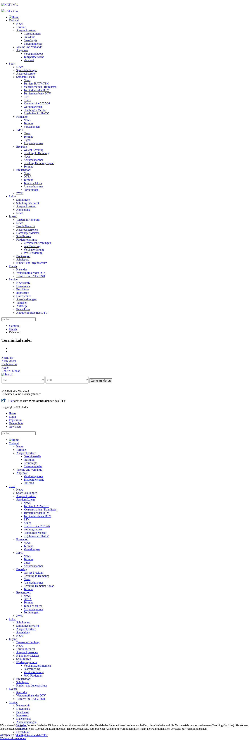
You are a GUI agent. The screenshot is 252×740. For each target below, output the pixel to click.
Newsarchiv (23, 282)
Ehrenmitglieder (33, 43)
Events (13, 266)
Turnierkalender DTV (36, 90)
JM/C (19, 130)
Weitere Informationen (13, 738)
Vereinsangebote (33, 53)
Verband (14, 20)
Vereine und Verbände (29, 47)
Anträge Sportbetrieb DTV (32, 312)
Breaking (21, 146)
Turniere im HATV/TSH (30, 276)
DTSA (28, 176)
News (19, 23)
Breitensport (23, 169)
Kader (27, 100)
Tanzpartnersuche (34, 56)
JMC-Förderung (33, 252)
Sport (12, 63)
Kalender (21, 269)
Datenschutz (23, 296)
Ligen (27, 140)
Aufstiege (21, 306)
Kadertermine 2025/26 (37, 103)
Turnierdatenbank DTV (37, 93)
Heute (4, 367)
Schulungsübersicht (27, 203)
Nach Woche (9, 364)
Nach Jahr (7, 357)
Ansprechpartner (26, 30)
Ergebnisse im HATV (36, 113)
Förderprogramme (26, 239)
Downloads (23, 286)
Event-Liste (23, 309)
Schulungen (23, 199)
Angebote (22, 50)
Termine (21, 27)
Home (12, 413)
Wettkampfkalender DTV (31, 272)
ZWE (19, 193)
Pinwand (29, 60)
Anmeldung (23, 209)
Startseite (14, 325)
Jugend (13, 216)
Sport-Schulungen (26, 70)
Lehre (12, 196)
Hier (10, 400)
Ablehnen (20, 734)
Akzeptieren (7, 734)
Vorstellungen (32, 126)
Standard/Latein (25, 76)
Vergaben (21, 302)
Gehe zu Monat (10, 370)
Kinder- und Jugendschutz (31, 262)
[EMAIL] (10, 351)
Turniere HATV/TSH (36, 83)
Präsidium (29, 37)
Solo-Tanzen (23, 236)
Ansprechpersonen (27, 229)
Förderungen (31, 189)
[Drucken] (10, 348)
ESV (26, 96)
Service (13, 279)
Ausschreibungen (26, 299)
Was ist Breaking (33, 149)
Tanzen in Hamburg (27, 219)
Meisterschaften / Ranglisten (40, 86)
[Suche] (6, 374)
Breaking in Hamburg (36, 153)
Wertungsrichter (33, 106)
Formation (22, 116)
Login (12, 416)
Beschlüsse (22, 289)
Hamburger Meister (35, 110)
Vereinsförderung (34, 249)
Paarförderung (32, 246)
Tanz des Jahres (33, 183)
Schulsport (22, 259)
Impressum (22, 292)
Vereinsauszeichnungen (37, 242)
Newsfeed (15, 426)
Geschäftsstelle (32, 33)
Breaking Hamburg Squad (39, 163)
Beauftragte (30, 40)
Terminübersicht (25, 226)
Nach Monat (8, 361)
